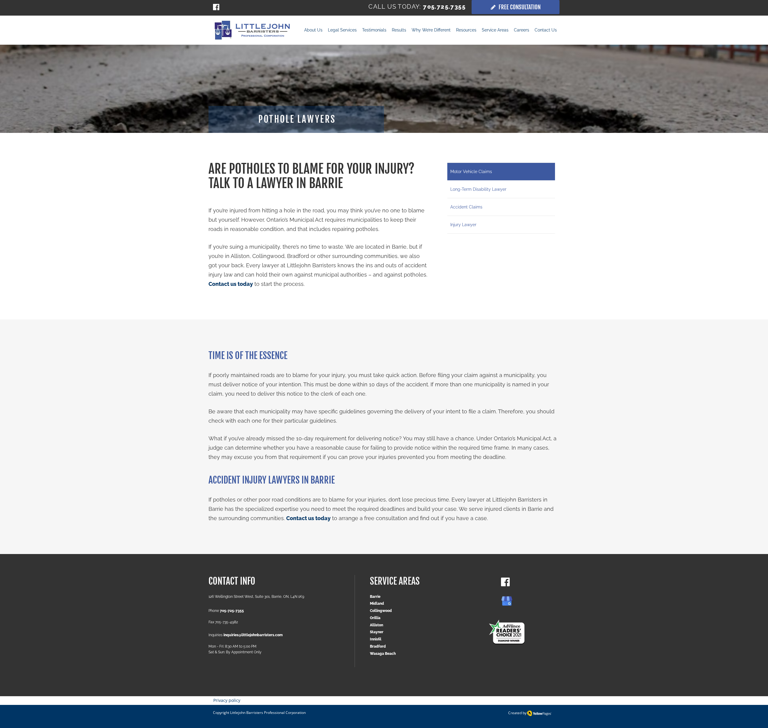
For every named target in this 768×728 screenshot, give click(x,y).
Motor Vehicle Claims (471, 171)
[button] (399, 30)
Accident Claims (466, 207)
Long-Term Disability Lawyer (478, 189)
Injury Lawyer (463, 224)
